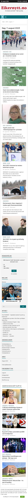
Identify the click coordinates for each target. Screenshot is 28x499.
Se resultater (14, 274)
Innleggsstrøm (5, 375)
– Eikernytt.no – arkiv (6, 334)
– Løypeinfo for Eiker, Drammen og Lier (11, 325)
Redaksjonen (13, 131)
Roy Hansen (13, 207)
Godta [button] (22, 496)
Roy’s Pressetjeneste (7, 345)
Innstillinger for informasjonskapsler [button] (11, 496)
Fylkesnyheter (5, 405)
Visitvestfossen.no (6, 351)
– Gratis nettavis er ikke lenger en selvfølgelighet (13, 329)
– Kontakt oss (5, 332)
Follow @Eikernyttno (6, 364)
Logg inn (4, 372)
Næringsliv (4, 429)
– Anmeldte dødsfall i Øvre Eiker (9, 327)
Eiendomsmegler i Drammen (8, 347)
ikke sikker (6, 268)
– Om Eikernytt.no (6, 330)
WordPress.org (5, 380)
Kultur (4, 125)
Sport (10, 51)
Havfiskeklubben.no (6, 344)
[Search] (26, 17)
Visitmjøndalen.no (6, 353)
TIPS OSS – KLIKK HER (22, 1)
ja (4, 264)
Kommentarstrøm (6, 377)
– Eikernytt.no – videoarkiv (8, 336)
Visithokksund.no (6, 349)
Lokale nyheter (5, 51)
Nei (4, 266)
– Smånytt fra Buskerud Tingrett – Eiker (11, 322)
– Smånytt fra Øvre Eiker (7, 323)
